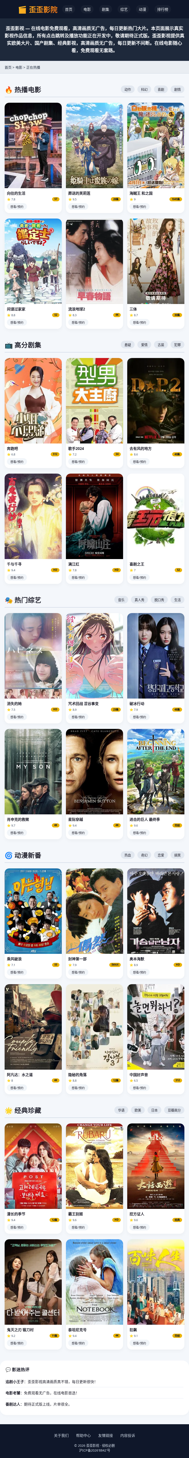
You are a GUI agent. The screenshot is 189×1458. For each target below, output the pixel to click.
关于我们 (61, 1435)
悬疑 (127, 345)
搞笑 (177, 855)
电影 (87, 9)
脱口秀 (159, 600)
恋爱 (161, 855)
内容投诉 (127, 1435)
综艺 (124, 9)
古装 (161, 345)
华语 (121, 1110)
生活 (177, 600)
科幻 (144, 89)
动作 (127, 89)
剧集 (105, 9)
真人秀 (139, 600)
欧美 (138, 1110)
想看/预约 (17, 207)
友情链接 (105, 1435)
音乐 (121, 600)
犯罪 (177, 345)
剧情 (177, 89)
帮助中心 (83, 1435)
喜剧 (161, 89)
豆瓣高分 (174, 1110)
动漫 (142, 9)
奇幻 (144, 855)
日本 (154, 1110)
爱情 (144, 345)
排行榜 (162, 9)
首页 (68, 9)
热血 (127, 855)
